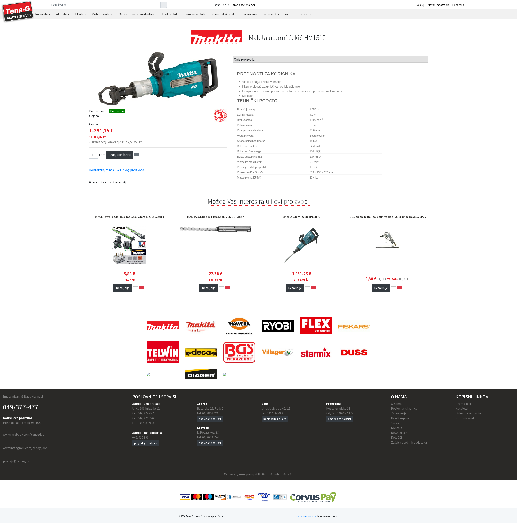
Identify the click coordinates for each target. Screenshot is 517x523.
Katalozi (462, 408)
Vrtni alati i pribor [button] (276, 14)
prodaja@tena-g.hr (244, 5)
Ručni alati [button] (42, 14)
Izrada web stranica (305, 516)
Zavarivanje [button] (250, 14)
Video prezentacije (468, 413)
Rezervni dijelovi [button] (143, 14)
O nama (396, 404)
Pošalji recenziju (116, 182)
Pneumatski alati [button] (223, 14)
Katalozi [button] (305, 14)
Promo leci (463, 404)
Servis (395, 423)
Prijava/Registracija (437, 5)
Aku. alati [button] (62, 14)
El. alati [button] (80, 14)
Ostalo (123, 14)
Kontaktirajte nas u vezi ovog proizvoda (116, 170)
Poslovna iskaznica (404, 408)
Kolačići (396, 437)
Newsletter (399, 433)
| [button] (294, 14)
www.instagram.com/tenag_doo (25, 448)
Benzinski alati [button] (195, 14)
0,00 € (419, 5)
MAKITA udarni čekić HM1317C (301, 217)
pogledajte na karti (145, 443)
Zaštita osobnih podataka (409, 442)
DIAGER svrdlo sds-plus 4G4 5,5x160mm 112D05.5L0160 (129, 217)
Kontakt (397, 428)
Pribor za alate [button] (102, 14)
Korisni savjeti (465, 418)
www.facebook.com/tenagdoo (23, 434)
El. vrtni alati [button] (169, 14)
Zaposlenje (398, 413)
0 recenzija (96, 182)
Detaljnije (122, 288)
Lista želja (458, 5)
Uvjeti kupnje (400, 418)
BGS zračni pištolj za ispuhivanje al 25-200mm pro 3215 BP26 (388, 217)
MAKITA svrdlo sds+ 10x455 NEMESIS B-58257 (215, 217)
